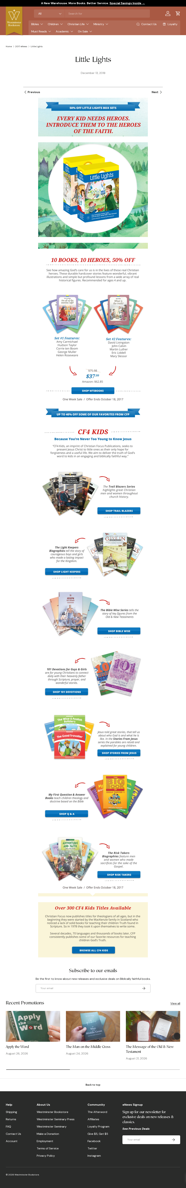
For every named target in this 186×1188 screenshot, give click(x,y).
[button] (178, 13)
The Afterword (97, 1112)
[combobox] (92, 13)
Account (11, 1141)
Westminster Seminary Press (55, 1119)
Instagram (94, 1156)
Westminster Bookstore (52, 1112)
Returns (11, 1119)
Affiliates (93, 1119)
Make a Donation (48, 1134)
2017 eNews (21, 46)
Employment (45, 1141)
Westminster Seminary (51, 1126)
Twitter (92, 1148)
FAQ (8, 1126)
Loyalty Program (98, 1126)
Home (9, 46)
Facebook (94, 1141)
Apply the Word (17, 1047)
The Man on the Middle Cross (88, 1047)
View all (175, 1003)
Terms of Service (48, 1148)
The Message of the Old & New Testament (150, 1049)
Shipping (11, 1112)
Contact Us (13, 1134)
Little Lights (37, 46)
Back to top (93, 1084)
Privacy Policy (46, 1156)
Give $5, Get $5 (98, 1134)
